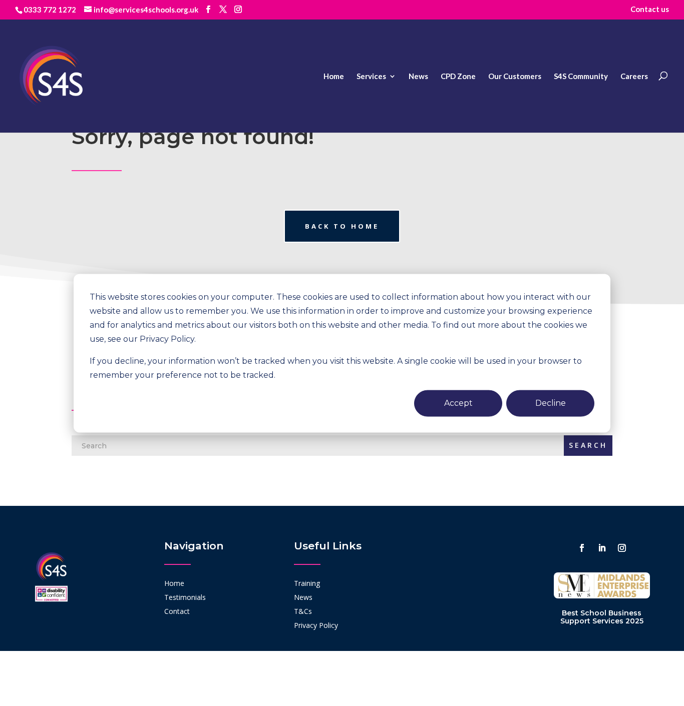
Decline (550, 402)
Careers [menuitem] (634, 76)
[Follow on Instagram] (622, 548)
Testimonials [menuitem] (185, 597)
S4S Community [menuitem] (581, 76)
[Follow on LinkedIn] (602, 548)
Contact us (649, 9)
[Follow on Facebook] (582, 548)
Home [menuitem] (333, 76)
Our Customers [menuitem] (514, 76)
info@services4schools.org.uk (146, 9)
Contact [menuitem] (177, 611)
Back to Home (342, 226)
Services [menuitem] (371, 76)
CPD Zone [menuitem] (458, 76)
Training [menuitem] (307, 583)
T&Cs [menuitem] (303, 611)
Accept (458, 402)
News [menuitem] (418, 76)
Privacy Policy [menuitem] (316, 625)
